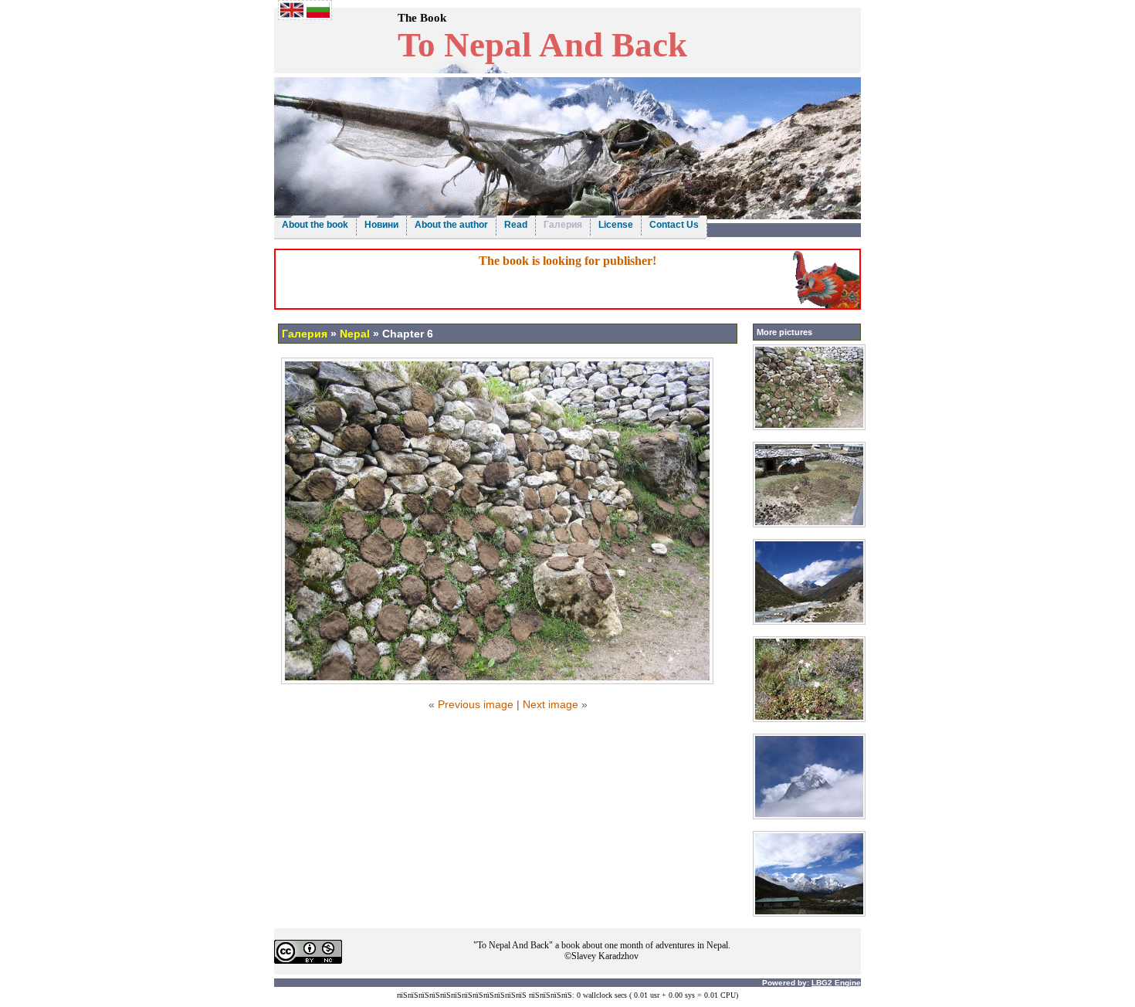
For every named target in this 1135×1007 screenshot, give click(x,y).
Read (515, 224)
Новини (381, 224)
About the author (451, 224)
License (615, 224)
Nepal (355, 333)
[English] (291, 13)
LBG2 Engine (836, 982)
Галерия (563, 224)
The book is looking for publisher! (567, 260)
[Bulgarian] (318, 13)
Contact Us (674, 224)
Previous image (475, 704)
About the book (315, 224)
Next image (550, 704)
